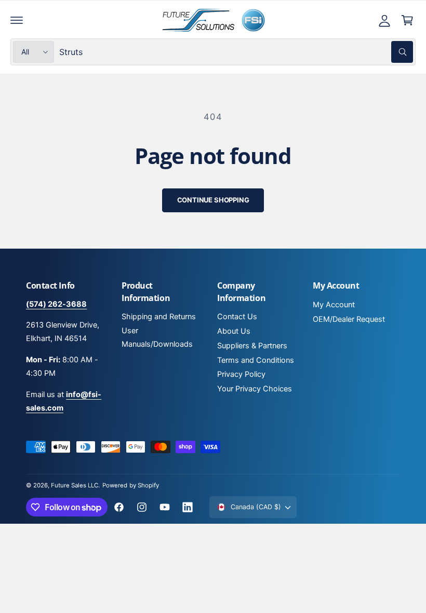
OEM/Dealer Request (349, 319)
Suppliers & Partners (252, 345)
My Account (334, 304)
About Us (233, 331)
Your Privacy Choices (254, 388)
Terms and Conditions (255, 360)
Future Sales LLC (74, 485)
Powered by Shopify (130, 485)
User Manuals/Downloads (157, 337)
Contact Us (237, 316)
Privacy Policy (241, 374)
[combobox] (236, 51)
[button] (16, 20)
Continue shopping (213, 200)
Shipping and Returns (159, 316)
